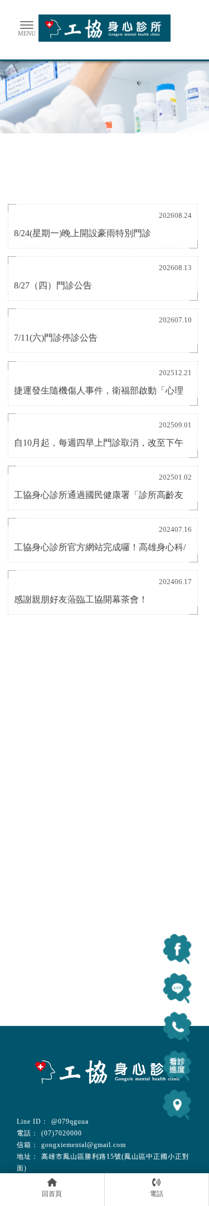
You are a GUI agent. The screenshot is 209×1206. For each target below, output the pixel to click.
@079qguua (70, 1121)
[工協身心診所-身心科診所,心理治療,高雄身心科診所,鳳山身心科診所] (104, 29)
